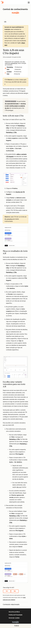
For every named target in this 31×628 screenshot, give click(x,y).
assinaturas (14, 63)
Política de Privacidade (15, 615)
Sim (7, 591)
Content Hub (9, 73)
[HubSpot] (2, 2)
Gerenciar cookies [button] (14, 618)
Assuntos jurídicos (14, 612)
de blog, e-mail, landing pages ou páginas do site (15, 106)
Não (15, 591)
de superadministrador (12, 103)
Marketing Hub (10, 68)
